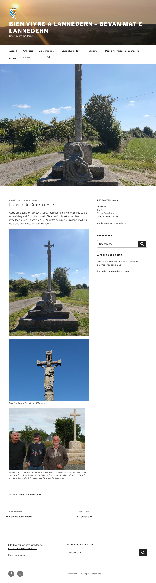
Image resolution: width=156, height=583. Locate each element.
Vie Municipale (46, 50)
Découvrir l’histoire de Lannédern (122, 50)
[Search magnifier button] (49, 57)
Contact (13, 58)
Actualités (28, 50)
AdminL (33, 200)
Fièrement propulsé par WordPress (84, 573)
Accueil (13, 50)
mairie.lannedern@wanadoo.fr (22, 548)
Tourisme (92, 50)
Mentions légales (16, 555)
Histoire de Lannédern (27, 494)
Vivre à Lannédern (71, 50)
